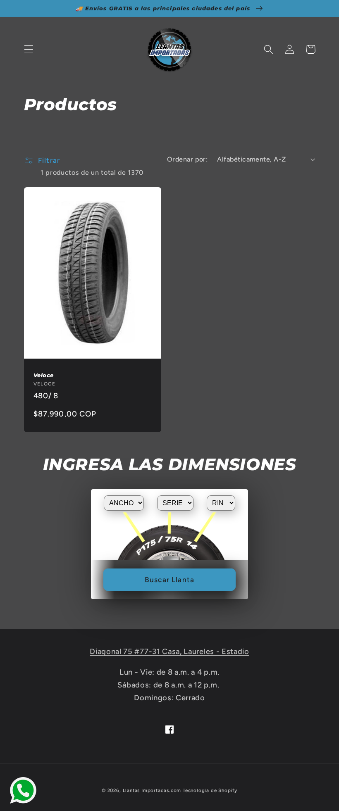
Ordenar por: (187, 159)
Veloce (43, 375)
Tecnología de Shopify (210, 790)
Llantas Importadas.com (152, 790)
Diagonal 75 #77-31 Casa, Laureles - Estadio (169, 651)
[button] (28, 49)
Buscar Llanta (169, 580)
